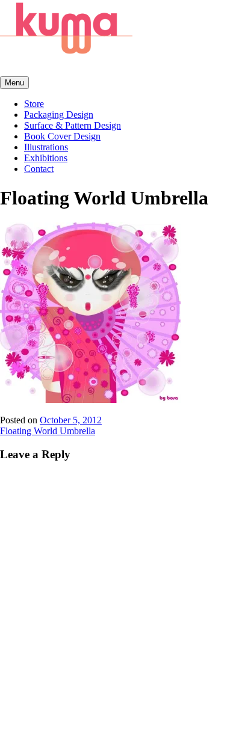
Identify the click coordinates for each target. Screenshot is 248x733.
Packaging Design (58, 114)
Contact (39, 169)
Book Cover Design (62, 136)
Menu (14, 82)
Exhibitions (45, 158)
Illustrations (46, 147)
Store (34, 104)
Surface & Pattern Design (72, 125)
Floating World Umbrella (47, 431)
